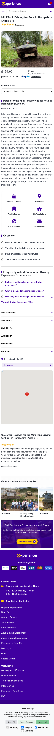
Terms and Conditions (12, 680)
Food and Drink (8, 627)
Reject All (11, 722)
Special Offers (8, 658)
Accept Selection (26, 722)
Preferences (43, 727)
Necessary (14, 727)
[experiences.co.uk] (27, 556)
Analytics (28, 727)
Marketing (29, 731)
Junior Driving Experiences (14, 638)
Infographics (7, 686)
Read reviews (20, 25)
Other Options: (8, 86)
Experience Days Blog (12, 691)
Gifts (3, 653)
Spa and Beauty (9, 617)
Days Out (5, 612)
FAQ (3, 696)
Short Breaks (7, 622)
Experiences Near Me (11, 643)
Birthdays (6, 648)
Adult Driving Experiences (13, 632)
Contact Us (24, 601)
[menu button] (3, 11)
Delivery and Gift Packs (12, 670)
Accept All (43, 722)
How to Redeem (9, 675)
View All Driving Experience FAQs (17, 302)
